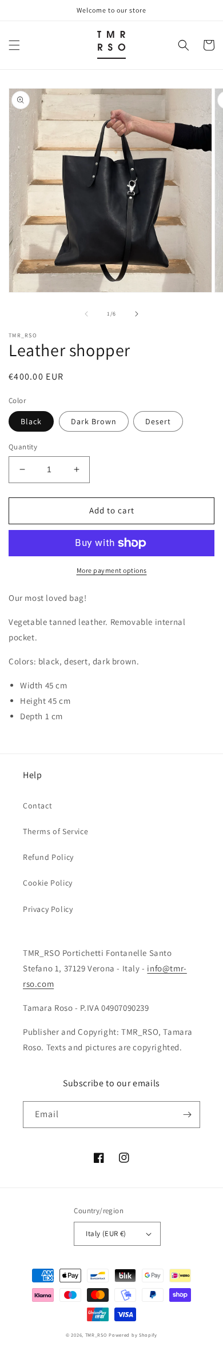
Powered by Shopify (133, 1335)
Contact (37, 805)
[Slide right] (136, 313)
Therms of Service (55, 831)
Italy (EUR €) (106, 1233)
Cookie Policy (48, 883)
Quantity (23, 447)
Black (31, 421)
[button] (14, 45)
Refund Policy (48, 857)
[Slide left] (86, 313)
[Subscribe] (187, 1114)
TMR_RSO (96, 1335)
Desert (158, 421)
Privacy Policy (48, 909)
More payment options (112, 570)
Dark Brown (94, 421)
